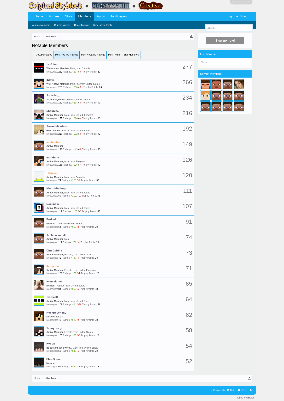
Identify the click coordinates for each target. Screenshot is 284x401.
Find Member (208, 54)
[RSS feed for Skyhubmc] (250, 390)
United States (93, 84)
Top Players (119, 16)
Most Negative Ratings (93, 54)
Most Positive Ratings (66, 54)
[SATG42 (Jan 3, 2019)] (216, 106)
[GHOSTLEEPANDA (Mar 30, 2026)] (228, 95)
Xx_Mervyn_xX (56, 235)
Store (68, 16)
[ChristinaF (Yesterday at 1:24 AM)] (205, 84)
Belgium (80, 161)
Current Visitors (62, 25)
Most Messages (44, 54)
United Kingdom (84, 115)
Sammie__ (53, 95)
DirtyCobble (54, 250)
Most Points (114, 54)
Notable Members (40, 25)
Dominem (52, 203)
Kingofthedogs (56, 188)
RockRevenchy (56, 312)
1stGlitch (52, 64)
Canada (86, 68)
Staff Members (131, 54)
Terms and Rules (245, 397)
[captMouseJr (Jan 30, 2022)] (239, 95)
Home (39, 16)
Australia (80, 177)
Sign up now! (225, 40)
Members (84, 16)
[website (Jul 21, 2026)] (228, 84)
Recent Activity (81, 25)
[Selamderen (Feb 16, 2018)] (228, 106)
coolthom (52, 157)
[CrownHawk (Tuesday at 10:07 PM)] (216, 84)
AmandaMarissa (56, 126)
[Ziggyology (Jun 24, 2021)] (205, 106)
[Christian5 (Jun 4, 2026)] (216, 95)
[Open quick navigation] (191, 36)
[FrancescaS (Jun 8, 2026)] (205, 95)
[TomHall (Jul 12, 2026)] (239, 84)
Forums (54, 16)
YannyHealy (54, 328)
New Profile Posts (102, 25)
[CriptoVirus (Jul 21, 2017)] (239, 106)
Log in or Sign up (241, 2)
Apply (101, 16)
